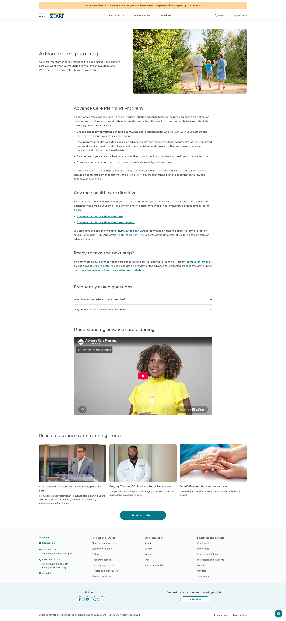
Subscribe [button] (195, 599)
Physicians (203, 548)
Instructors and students (210, 559)
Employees (203, 543)
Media (200, 565)
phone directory (57, 567)
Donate (148, 548)
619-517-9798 (101, 266)
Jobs (147, 559)
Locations (165, 15)
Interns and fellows (207, 554)
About (147, 543)
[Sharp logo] (58, 15)
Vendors (201, 570)
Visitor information (102, 548)
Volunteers (203, 576)
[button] (42, 15)
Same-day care (142, 15)
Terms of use (240, 615)
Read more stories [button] (143, 515)
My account (240, 15)
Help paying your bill (103, 565)
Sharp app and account (104, 543)
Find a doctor (116, 15)
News (147, 554)
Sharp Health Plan (154, 565)
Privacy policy (222, 615)
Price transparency (102, 559)
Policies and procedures (105, 570)
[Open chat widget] (278, 613)
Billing (95, 554)
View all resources (101, 576)
